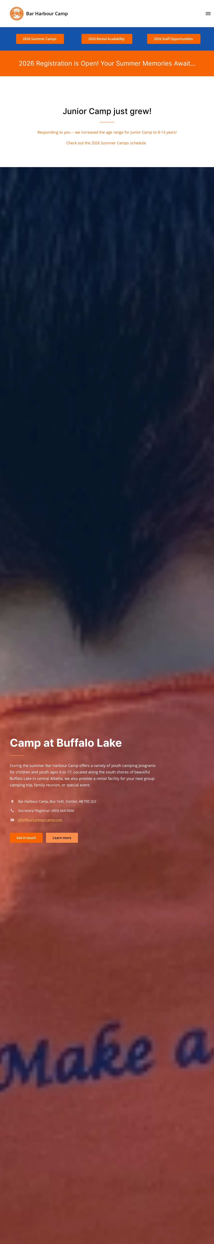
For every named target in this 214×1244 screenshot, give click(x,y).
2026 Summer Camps (40, 39)
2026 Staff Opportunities (174, 39)
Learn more (62, 837)
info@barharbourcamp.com (40, 819)
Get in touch (26, 837)
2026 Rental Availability (107, 39)
